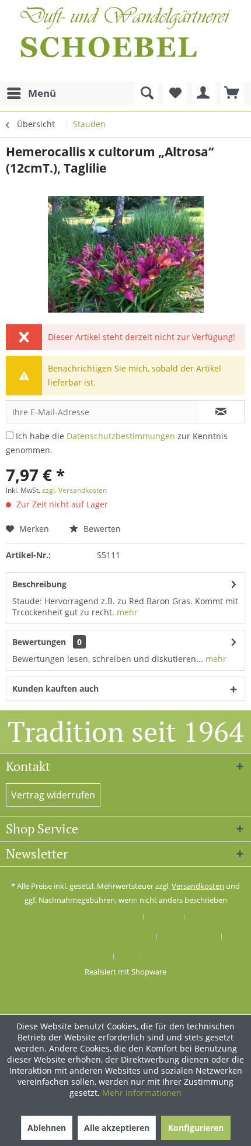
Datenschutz (85, 956)
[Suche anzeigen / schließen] (146, 93)
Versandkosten (198, 886)
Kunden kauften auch (55, 688)
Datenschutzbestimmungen (121, 435)
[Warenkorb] (232, 93)
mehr (127, 612)
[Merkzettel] (175, 93)
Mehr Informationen (142, 1092)
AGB (127, 956)
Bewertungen (39, 641)
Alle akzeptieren (116, 1127)
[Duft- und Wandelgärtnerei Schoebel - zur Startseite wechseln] (125, 41)
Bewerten (101, 528)
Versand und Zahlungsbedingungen (89, 936)
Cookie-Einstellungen (100, 917)
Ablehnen (46, 1127)
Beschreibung (39, 584)
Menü (42, 93)
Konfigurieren (196, 1127)
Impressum (167, 956)
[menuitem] (31, 93)
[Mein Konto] (203, 93)
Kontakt (164, 917)
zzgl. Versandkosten (74, 490)
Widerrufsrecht (189, 936)
